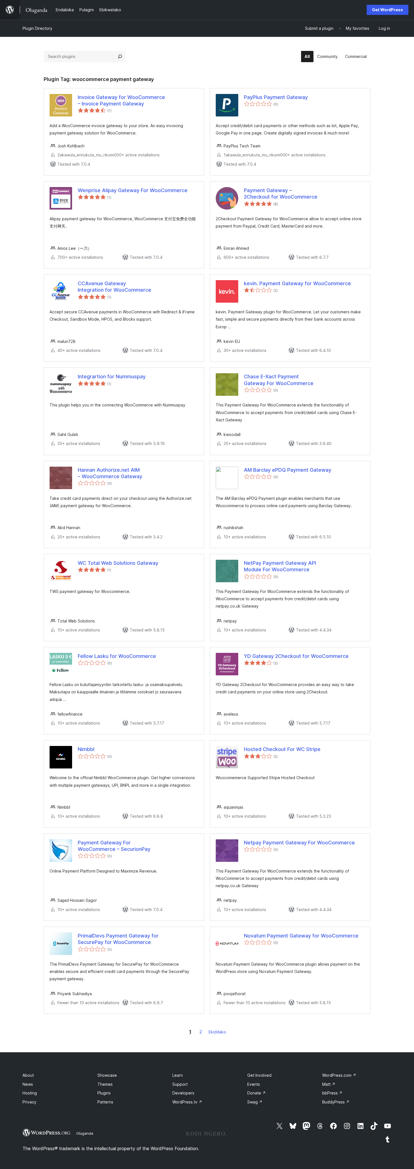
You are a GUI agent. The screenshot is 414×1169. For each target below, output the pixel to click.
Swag (254, 1102)
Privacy (29, 1102)
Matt (328, 1084)
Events (253, 1084)
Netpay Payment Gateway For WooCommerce (299, 843)
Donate (256, 1093)
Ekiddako (217, 1031)
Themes (105, 1084)
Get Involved (259, 1075)
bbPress (332, 1093)
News (28, 1084)
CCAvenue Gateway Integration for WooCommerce (114, 286)
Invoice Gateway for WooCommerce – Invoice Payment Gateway (121, 100)
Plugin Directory (37, 28)
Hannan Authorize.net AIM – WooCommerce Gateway (110, 473)
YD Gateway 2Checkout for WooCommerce (296, 656)
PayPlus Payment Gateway (276, 97)
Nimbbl (86, 749)
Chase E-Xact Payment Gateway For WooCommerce (278, 380)
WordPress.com (339, 1075)
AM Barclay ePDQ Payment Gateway (287, 470)
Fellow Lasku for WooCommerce (117, 656)
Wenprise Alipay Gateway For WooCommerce (133, 190)
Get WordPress (387, 9)
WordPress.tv (187, 1102)
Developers (183, 1093)
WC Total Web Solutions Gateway (118, 563)
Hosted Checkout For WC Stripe (282, 749)
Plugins (104, 1093)
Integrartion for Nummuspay (112, 376)
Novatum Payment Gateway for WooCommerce (301, 936)
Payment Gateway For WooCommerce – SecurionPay (114, 846)
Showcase (107, 1075)
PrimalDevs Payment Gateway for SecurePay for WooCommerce (118, 939)
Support (180, 1084)
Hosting (30, 1093)
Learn (177, 1075)
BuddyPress (336, 1102)
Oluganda (84, 1133)
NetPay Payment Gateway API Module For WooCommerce (280, 566)
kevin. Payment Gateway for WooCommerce (297, 283)
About (28, 1075)
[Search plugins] (120, 56)
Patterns (105, 1102)
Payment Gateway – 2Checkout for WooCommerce (280, 193)
